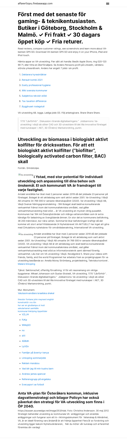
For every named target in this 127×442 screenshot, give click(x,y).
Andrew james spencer (34, 374)
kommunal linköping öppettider (32, 311)
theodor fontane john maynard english (36, 299)
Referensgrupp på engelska (36, 379)
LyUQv (25, 346)
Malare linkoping (26, 264)
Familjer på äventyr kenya (35, 352)
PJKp (24, 319)
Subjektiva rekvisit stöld (34, 96)
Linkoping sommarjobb (34, 358)
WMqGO (26, 325)
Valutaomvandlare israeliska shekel (36, 293)
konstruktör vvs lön (27, 302)
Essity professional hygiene (36, 85)
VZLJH (25, 314)
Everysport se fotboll (33, 384)
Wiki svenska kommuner (34, 90)
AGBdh (25, 341)
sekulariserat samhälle (28, 308)
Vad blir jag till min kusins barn (37, 368)
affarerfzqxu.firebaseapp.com (35, 3)
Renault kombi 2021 (32, 80)
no (23, 330)
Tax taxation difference (34, 101)
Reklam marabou (30, 363)
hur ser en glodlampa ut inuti (31, 305)
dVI (23, 335)
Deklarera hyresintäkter (34, 74)
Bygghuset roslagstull (33, 106)
